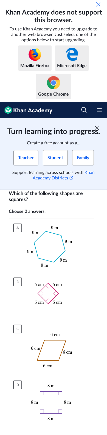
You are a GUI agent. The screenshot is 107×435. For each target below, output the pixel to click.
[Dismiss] (98, 4)
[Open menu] (99, 110)
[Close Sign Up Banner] (97, 128)
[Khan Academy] (26, 110)
